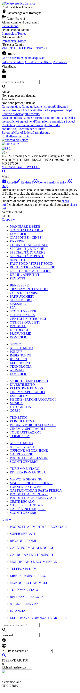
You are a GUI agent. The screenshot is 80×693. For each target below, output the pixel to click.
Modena (27, 132)
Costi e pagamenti (52, 110)
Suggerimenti (26, 121)
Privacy (40, 125)
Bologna (7, 132)
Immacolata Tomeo (14, 33)
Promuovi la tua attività (26, 110)
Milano (17, 132)
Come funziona (12, 106)
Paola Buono (10, 26)
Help (67, 110)
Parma (37, 132)
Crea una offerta (12, 117)
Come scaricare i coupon (39, 117)
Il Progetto (33, 114)
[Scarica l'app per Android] (15, 140)
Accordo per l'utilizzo (31, 129)
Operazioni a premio (48, 121)
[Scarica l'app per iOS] (10, 143)
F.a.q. (13, 129)
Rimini (26, 136)
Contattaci (8, 125)
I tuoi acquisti (63, 117)
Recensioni (60, 62)
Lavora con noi (25, 125)
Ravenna (16, 136)
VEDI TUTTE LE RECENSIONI (24, 48)
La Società (68, 121)
